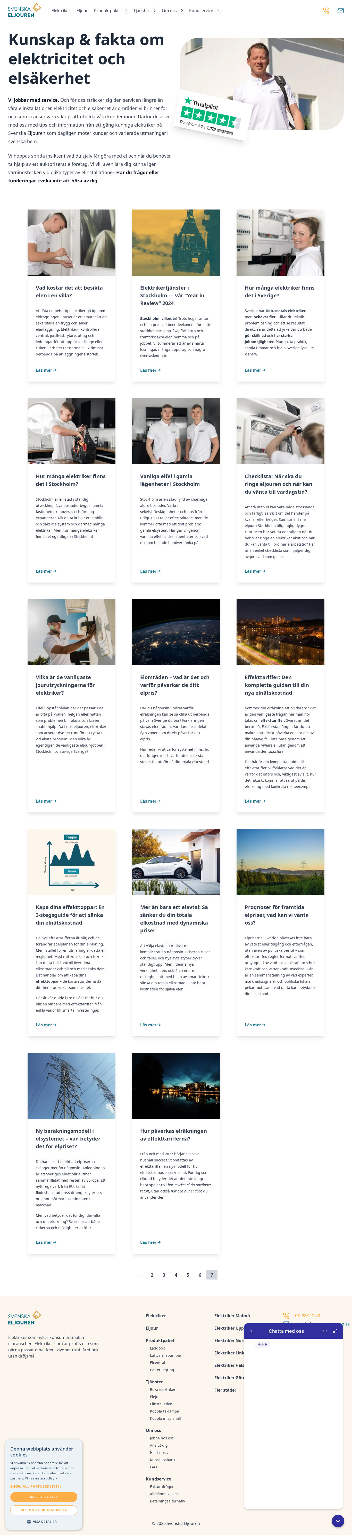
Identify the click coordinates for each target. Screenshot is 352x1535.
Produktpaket (107, 10)
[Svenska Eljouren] (24, 10)
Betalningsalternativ (167, 1501)
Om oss (169, 10)
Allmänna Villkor (164, 1493)
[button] (338, 1521)
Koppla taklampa (164, 1411)
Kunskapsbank (162, 1459)
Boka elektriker (162, 1389)
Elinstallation (161, 1403)
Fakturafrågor (162, 1486)
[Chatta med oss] (293, 1416)
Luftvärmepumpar (165, 1355)
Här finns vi (160, 1452)
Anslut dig (159, 1445)
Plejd (154, 1396)
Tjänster (141, 10)
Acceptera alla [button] (44, 1497)
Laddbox (157, 1348)
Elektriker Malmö (232, 1316)
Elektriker (61, 10)
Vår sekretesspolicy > (41, 1478)
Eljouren (36, 133)
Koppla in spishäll (165, 1418)
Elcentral (157, 1362)
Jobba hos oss (162, 1438)
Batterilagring (162, 1369)
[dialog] (43, 1484)
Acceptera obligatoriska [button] (44, 1510)
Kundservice (201, 10)
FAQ (153, 1466)
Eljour (82, 10)
